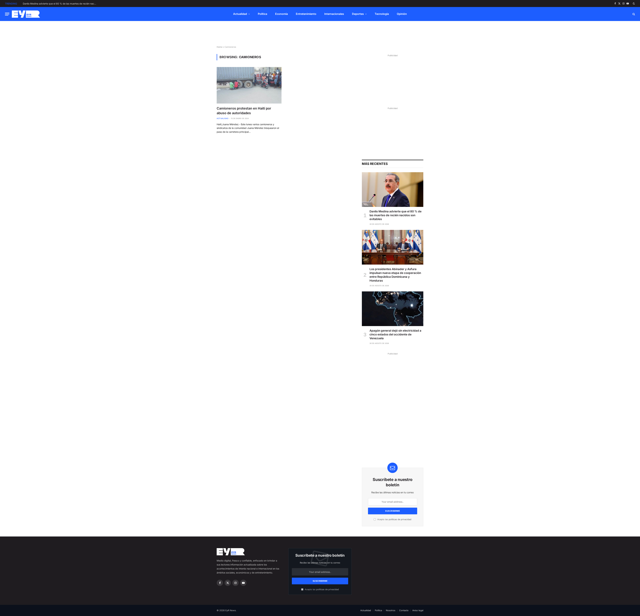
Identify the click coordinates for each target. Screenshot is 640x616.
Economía (281, 14)
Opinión (402, 14)
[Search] (633, 14)
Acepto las (394, 519)
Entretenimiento (306, 14)
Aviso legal (417, 610)
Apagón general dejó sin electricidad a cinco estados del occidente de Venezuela (395, 334)
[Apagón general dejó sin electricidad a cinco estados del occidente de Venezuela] (392, 308)
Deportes (358, 14)
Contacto (403, 610)
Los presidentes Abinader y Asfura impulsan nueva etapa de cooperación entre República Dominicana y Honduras (60, 3)
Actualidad (240, 14)
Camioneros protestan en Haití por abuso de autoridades (244, 110)
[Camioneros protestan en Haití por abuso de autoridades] (249, 85)
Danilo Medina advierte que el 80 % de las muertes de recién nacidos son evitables (396, 215)
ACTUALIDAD (222, 118)
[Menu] (7, 14)
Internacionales (334, 14)
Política (262, 14)
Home (219, 47)
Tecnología (382, 14)
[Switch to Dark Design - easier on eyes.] (633, 3)
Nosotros (390, 610)
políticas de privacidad (400, 519)
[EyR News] (26, 14)
